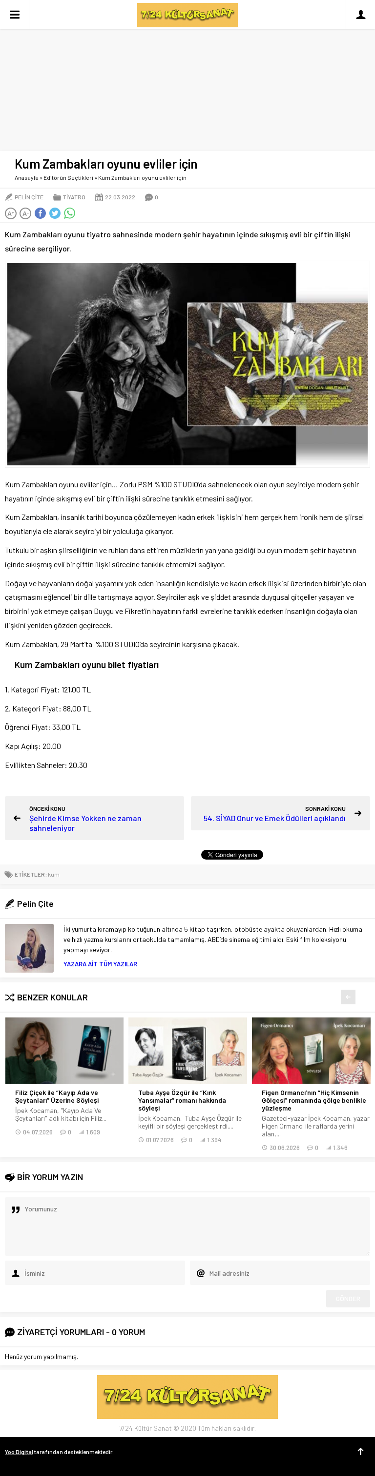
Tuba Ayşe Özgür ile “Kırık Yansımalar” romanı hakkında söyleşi (182, 1100)
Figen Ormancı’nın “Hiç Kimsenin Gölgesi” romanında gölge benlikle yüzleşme (314, 1100)
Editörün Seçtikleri (68, 177)
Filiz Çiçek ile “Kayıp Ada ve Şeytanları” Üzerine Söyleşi (57, 1096)
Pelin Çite (29, 196)
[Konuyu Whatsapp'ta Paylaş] (69, 213)
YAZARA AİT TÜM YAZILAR (100, 964)
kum (54, 874)
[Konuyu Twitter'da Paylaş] (55, 213)
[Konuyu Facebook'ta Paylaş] (40, 213)
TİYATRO (74, 196)
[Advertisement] (187, 73)
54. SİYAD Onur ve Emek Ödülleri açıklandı (275, 818)
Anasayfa (27, 177)
